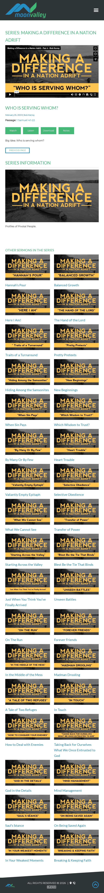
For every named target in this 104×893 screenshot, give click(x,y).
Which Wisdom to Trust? (72, 425)
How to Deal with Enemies (24, 744)
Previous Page (17, 150)
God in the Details (18, 790)
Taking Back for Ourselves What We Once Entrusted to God (74, 750)
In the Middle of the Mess (24, 675)
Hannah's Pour (15, 285)
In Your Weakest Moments (24, 860)
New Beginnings (66, 390)
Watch (13, 130)
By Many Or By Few (19, 460)
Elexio (51, 887)
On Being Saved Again (70, 825)
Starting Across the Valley (23, 564)
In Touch (60, 710)
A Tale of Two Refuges (21, 710)
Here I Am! (13, 320)
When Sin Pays (15, 425)
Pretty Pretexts (65, 355)
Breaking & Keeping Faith (72, 860)
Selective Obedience (69, 494)
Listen (31, 130)
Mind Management (68, 790)
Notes (66, 130)
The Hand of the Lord (69, 320)
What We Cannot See (20, 529)
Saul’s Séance (14, 825)
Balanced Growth (66, 285)
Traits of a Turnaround (21, 355)
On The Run (13, 640)
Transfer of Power (67, 529)
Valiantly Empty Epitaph (22, 494)
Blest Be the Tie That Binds (73, 564)
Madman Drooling (67, 675)
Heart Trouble (64, 460)
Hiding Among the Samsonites (27, 390)
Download (48, 130)
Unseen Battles (65, 599)
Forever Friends (65, 640)
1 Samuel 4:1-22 (26, 120)
